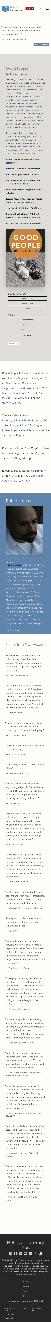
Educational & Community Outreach (26, 1301)
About (25, 1281)
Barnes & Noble (27, 303)
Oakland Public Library (27, 420)
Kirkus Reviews (11, 383)
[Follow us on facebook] (15, 1253)
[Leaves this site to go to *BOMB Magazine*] (27, 675)
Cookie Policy (9, 1314)
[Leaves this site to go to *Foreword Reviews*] (29, 1009)
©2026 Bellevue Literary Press (9, 1309)
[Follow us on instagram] (10, 1253)
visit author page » (14, 630)
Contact (25, 1291)
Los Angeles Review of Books (30, 378)
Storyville (21, 458)
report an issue (29, 1310)
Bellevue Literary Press (25, 1245)
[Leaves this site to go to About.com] (21, 844)
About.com (19, 393)
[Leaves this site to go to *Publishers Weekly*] (29, 968)
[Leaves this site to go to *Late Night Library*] (28, 882)
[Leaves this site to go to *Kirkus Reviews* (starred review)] (41, 908)
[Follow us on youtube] (25, 1253)
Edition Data (13, 343)
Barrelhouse (29, 383)
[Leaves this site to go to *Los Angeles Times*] (25, 39)
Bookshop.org (27, 298)
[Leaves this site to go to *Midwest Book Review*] (32, 1043)
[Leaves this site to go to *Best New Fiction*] (27, 773)
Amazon (27, 309)
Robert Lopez (18, 74)
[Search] (41, 9)
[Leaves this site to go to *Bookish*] (18, 803)
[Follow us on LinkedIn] (40, 1253)
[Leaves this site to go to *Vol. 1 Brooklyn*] (24, 754)
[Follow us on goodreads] (30, 1253)
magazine (8, 388)
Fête (25, 1296)
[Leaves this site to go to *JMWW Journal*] (25, 735)
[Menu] (47, 9)
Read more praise (41, 44)
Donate (30, 9)
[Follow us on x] (20, 1253)
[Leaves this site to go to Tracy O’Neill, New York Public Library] (44, 1199)
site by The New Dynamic (33, 1308)
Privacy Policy (9, 1318)
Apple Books (27, 325)
